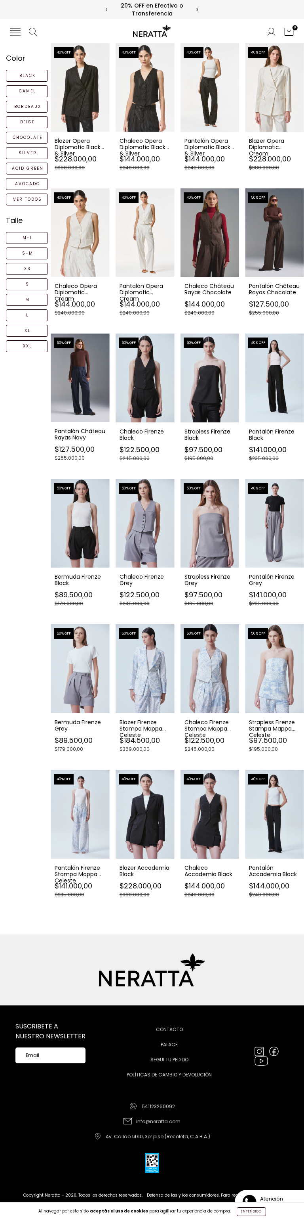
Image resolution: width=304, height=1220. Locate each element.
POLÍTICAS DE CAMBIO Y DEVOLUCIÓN (169, 1074)
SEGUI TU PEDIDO (169, 1059)
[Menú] (15, 32)
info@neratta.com (158, 1121)
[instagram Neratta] (260, 1052)
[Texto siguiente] (197, 10)
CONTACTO (169, 1029)
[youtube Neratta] (261, 1061)
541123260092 (158, 1106)
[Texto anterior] (107, 10)
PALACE (169, 1044)
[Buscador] (32, 32)
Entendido (251, 1211)
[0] (289, 32)
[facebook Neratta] (274, 1052)
